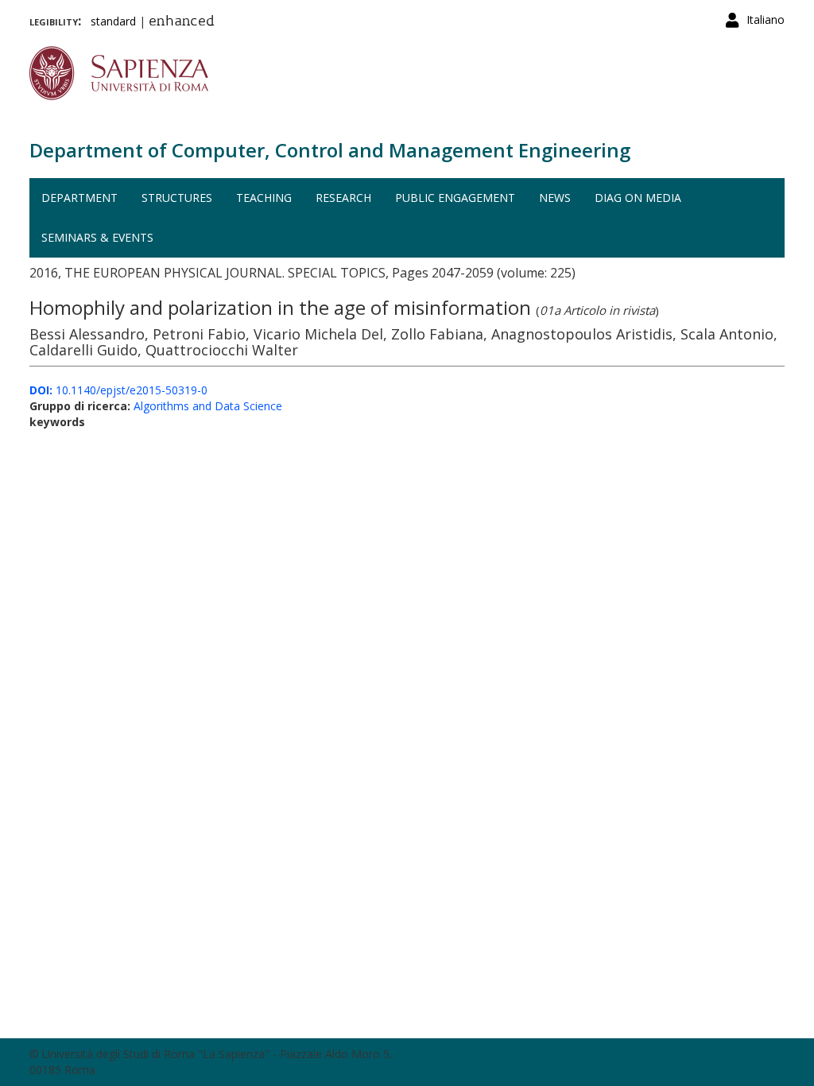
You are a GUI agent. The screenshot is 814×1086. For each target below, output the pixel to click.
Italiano (765, 19)
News (555, 197)
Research (343, 197)
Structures (176, 197)
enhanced (182, 22)
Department (79, 197)
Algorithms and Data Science (208, 405)
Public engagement (455, 197)
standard (113, 21)
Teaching (264, 197)
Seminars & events (97, 237)
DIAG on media (638, 197)
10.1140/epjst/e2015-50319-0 (118, 390)
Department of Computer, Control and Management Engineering (329, 150)
